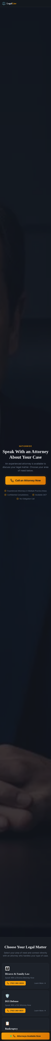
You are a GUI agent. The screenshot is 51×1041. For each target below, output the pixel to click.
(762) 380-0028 (17, 983)
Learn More (38, 983)
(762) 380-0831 (17, 1011)
